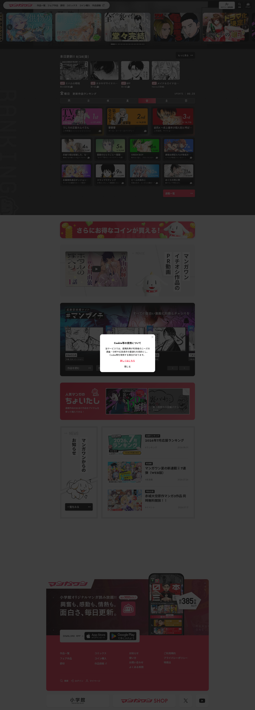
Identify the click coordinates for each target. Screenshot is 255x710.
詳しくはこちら (127, 360)
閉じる (127, 366)
